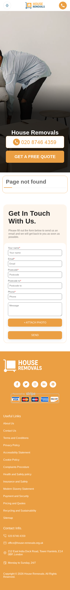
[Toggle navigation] (7, 5)
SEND (35, 335)
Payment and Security (16, 496)
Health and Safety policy (17, 474)
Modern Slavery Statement (18, 488)
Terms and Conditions (15, 438)
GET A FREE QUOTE (35, 156)
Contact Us (9, 430)
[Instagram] (35, 384)
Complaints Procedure (16, 467)
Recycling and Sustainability (19, 510)
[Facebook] (17, 384)
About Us (8, 423)
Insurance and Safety (15, 481)
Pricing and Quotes (14, 503)
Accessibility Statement (16, 452)
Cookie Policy (11, 459)
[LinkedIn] (44, 384)
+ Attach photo (35, 322)
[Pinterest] (53, 384)
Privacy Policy (11, 445)
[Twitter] (26, 384)
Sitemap (8, 518)
